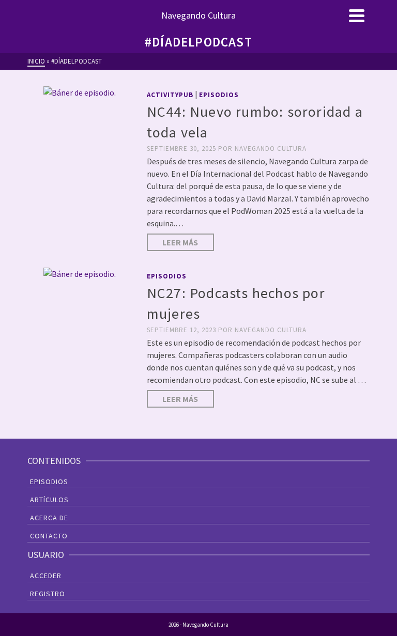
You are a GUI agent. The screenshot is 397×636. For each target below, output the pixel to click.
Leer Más (180, 242)
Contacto (49, 535)
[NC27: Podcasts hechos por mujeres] (79, 273)
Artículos (49, 499)
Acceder (46, 575)
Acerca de (49, 517)
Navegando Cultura (271, 148)
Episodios (219, 94)
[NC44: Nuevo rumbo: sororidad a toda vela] (79, 92)
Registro (47, 593)
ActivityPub (170, 94)
